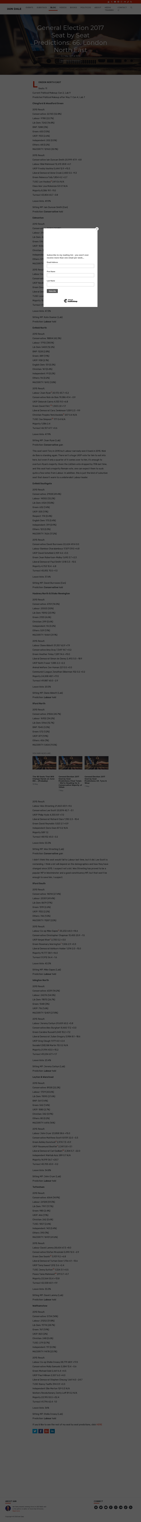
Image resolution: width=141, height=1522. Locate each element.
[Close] (97, 229)
